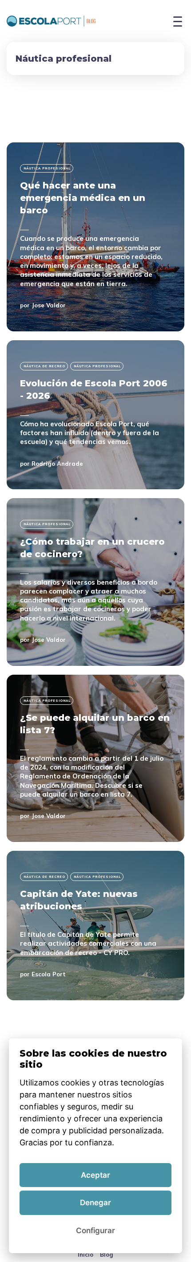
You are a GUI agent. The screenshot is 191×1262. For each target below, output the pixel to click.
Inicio (85, 1254)
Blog (106, 1254)
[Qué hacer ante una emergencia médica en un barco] (95, 236)
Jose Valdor (49, 305)
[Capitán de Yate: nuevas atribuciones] (95, 925)
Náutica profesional (47, 168)
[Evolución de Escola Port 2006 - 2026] (95, 415)
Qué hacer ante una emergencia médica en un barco (82, 198)
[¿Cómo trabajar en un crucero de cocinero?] (95, 581)
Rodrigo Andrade (57, 463)
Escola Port (49, 974)
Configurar (95, 1230)
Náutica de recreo (44, 366)
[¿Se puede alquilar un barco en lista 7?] (95, 758)
